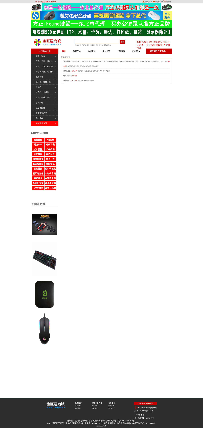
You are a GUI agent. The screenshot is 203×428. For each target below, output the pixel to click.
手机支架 (107, 71)
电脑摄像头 (107, 45)
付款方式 (94, 408)
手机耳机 (101, 71)
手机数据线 (87, 71)
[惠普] (38, 141)
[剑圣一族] (51, 160)
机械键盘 (78, 45)
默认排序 (74, 80)
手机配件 (39, 103)
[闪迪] (51, 141)
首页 (62, 57)
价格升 (83, 80)
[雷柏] (38, 170)
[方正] (38, 156)
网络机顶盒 (99, 45)
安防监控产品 (41, 113)
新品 (79, 80)
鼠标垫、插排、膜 (43, 82)
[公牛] (51, 151)
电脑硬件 (39, 77)
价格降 (87, 80)
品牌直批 (91, 51)
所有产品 (77, 51)
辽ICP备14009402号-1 (127, 421)
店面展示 (136, 51)
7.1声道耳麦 (85, 45)
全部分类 (74, 71)
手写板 (38, 87)
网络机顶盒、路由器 (44, 72)
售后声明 (111, 408)
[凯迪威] (38, 165)
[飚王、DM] (38, 146)
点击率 (92, 80)
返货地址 (111, 406)
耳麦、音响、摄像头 (44, 61)
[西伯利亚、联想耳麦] (51, 156)
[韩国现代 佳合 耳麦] (51, 146)
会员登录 (148, 2)
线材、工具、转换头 (44, 66)
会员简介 (78, 406)
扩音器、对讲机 (42, 92)
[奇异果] (38, 160)
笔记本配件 (40, 108)
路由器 (92, 45)
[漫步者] (51, 185)
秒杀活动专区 (41, 123)
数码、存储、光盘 (43, 97)
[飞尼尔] (38, 189)
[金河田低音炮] (38, 185)
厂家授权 (121, 51)
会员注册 (159, 2)
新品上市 (106, 51)
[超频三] (51, 189)
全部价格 (74, 76)
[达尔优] (51, 170)
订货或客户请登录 (157, 51)
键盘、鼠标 (40, 56)
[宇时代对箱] (51, 175)
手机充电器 (94, 71)
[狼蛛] (51, 165)
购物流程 (78, 408)
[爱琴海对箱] (38, 175)
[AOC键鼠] (38, 151)
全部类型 (74, 61)
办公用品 (39, 118)
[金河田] (51, 180)
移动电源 (80, 71)
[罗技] (38, 180)
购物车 (169, 2)
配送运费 (94, 406)
